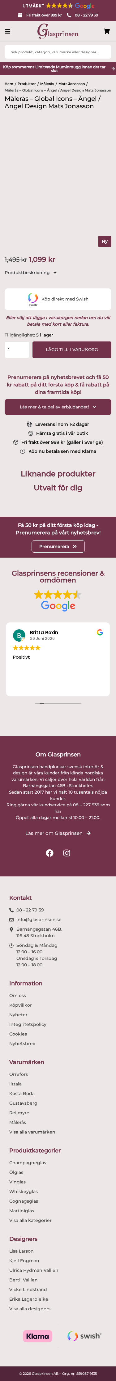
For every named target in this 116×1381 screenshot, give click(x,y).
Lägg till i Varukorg (72, 349)
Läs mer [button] (82, 686)
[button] (58, 6)
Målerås (47, 84)
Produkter (27, 84)
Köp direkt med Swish (64, 298)
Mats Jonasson (71, 84)
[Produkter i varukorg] (107, 31)
